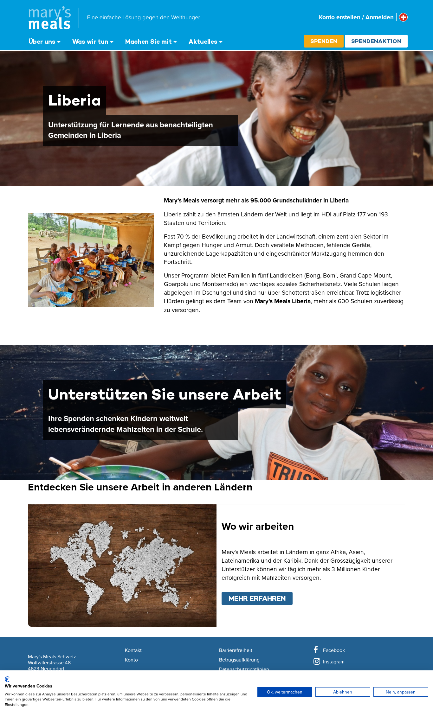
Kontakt (133, 650)
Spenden (323, 41)
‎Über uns (42, 41)
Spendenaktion (376, 41)
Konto (131, 660)
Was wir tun (90, 41)
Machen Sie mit (148, 41)
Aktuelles (203, 41)
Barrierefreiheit (235, 650)
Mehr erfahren (261, 598)
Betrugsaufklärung (239, 660)
